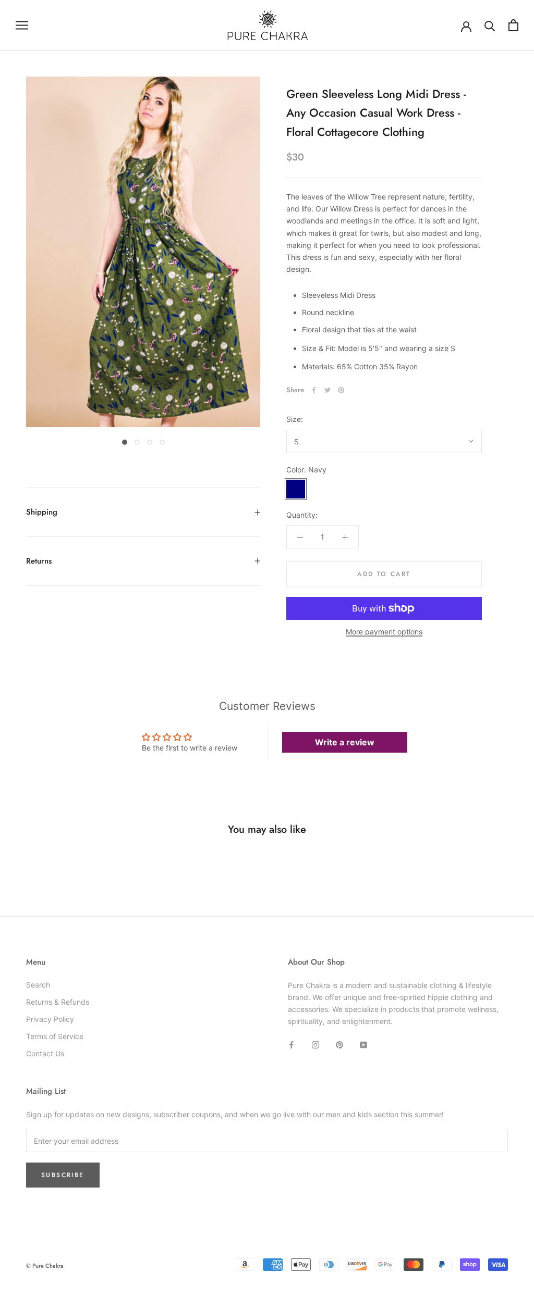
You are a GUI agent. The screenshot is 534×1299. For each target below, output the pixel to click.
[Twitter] (327, 390)
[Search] (489, 25)
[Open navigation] (22, 25)
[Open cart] (513, 25)
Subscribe (62, 1175)
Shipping (41, 512)
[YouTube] (363, 1044)
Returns (39, 561)
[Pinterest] (341, 390)
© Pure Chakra (45, 1265)
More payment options (384, 631)
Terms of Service (54, 1036)
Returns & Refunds (57, 1001)
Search (38, 984)
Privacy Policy (50, 1019)
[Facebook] (314, 390)
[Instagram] (315, 1044)
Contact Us (45, 1053)
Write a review (344, 742)
